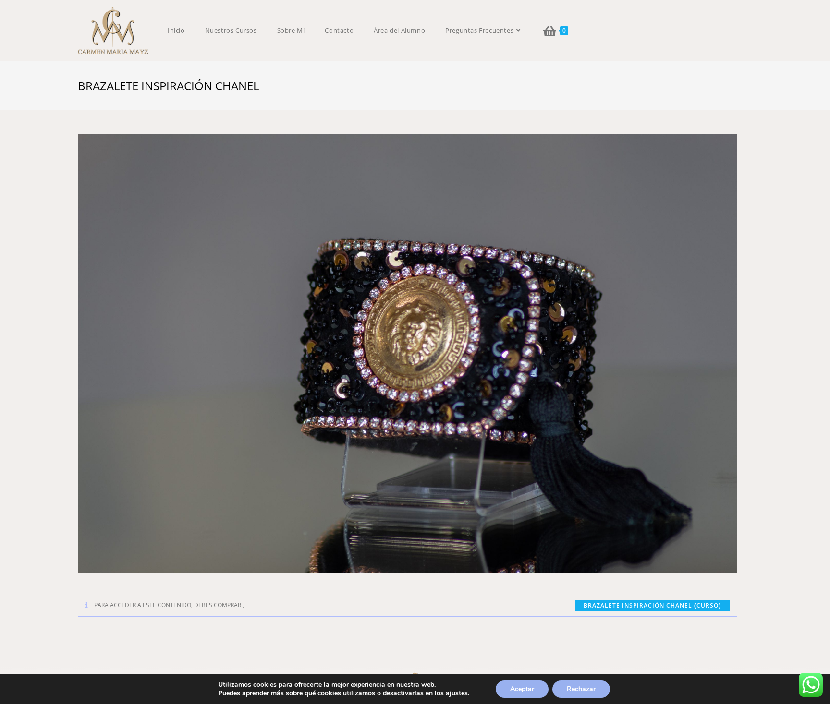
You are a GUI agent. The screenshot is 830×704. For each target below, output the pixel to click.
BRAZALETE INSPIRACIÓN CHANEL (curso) (652, 605)
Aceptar (522, 688)
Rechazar (581, 688)
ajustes (457, 693)
